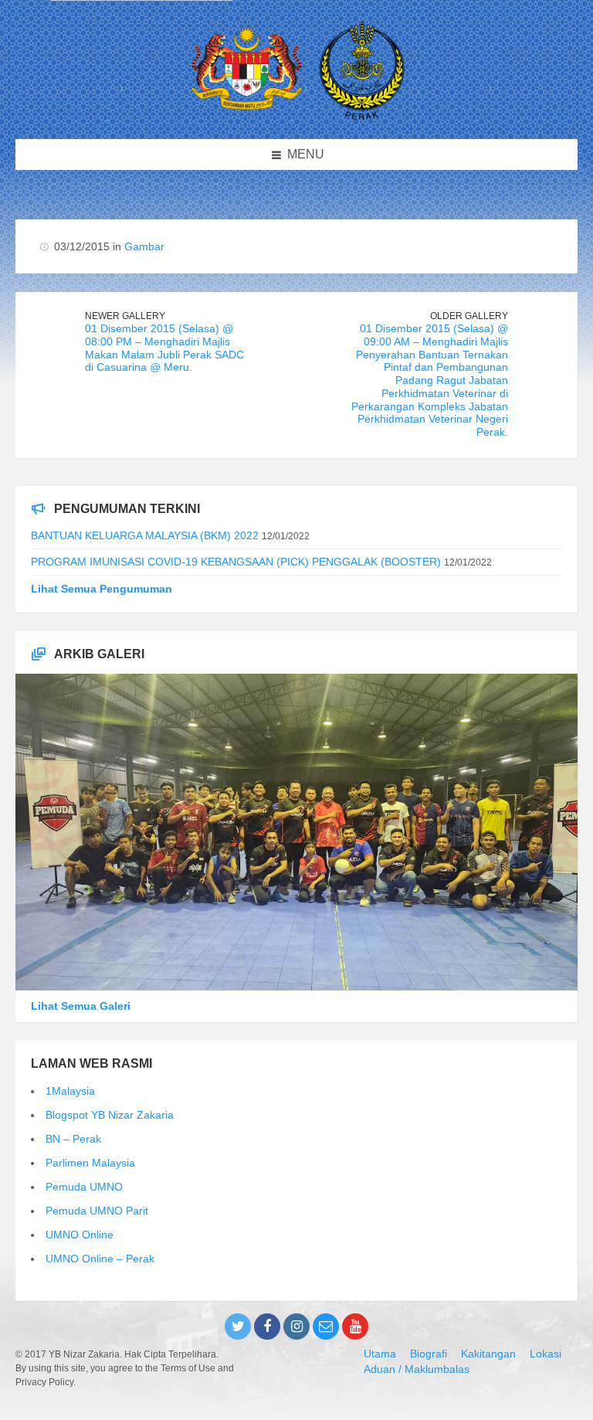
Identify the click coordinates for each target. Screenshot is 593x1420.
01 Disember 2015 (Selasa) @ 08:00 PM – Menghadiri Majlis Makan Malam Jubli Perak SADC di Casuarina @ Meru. (164, 347)
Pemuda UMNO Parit (97, 1210)
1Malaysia (70, 1091)
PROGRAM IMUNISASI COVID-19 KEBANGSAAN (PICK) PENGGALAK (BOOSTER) (236, 561)
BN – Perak (73, 1139)
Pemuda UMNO (84, 1187)
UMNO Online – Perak (100, 1258)
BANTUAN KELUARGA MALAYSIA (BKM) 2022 (145, 535)
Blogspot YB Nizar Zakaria (110, 1115)
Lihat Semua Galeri (80, 1006)
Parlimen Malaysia (90, 1163)
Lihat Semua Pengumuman (101, 589)
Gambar (144, 246)
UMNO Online (80, 1234)
